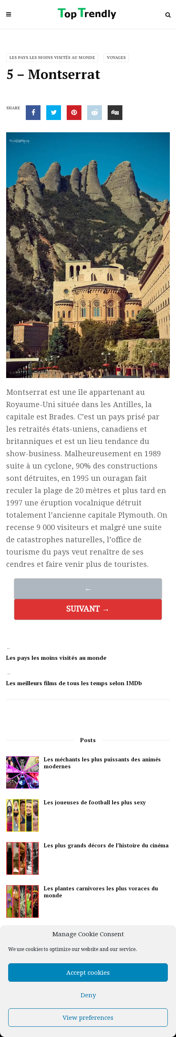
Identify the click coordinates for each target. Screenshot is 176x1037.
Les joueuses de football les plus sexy (95, 802)
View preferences (88, 1017)
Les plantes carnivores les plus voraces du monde (101, 892)
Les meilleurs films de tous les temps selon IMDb (74, 683)
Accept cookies (88, 972)
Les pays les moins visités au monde (52, 57)
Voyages (116, 57)
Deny (88, 995)
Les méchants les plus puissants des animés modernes (102, 763)
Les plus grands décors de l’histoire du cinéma (106, 845)
